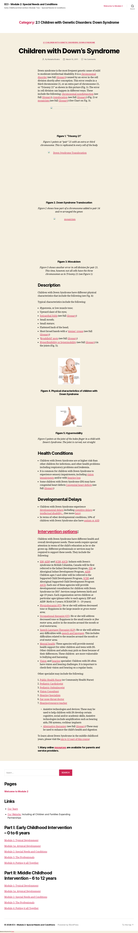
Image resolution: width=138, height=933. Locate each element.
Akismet (12, 931)
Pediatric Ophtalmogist (52, 687)
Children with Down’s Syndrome (69, 51)
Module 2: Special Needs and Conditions (25, 851)
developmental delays (52, 510)
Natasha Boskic (54, 59)
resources (60, 747)
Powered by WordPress (68, 925)
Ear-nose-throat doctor (52, 699)
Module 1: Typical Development (21, 840)
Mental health (47, 643)
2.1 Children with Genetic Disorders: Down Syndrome (69, 43)
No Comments (90, 59)
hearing (56, 661)
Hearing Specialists (50, 695)
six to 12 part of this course (74, 739)
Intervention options (57, 531)
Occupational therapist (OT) (55, 616)
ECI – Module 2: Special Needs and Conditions (33, 925)
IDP (41, 561)
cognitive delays (83, 510)
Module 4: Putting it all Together (21, 863)
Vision (43, 661)
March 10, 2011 (72, 59)
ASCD (64, 561)
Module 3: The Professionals (19, 857)
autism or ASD (91, 520)
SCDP (58, 561)
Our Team (13, 809)
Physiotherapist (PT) (50, 605)
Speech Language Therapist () (57, 630)
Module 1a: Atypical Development (22, 846)
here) (78, 513)
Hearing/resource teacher (53, 703)
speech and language (73, 633)
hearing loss (74, 477)
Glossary (61, 77)
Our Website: (14, 814)
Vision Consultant (49, 691)
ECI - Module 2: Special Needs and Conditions (30, 4)
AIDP (47, 561)
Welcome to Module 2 (113, 6)
